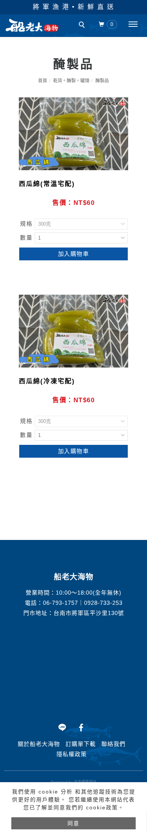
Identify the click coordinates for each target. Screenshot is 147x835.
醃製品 (102, 80)
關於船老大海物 (39, 744)
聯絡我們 (113, 744)
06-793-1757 (60, 603)
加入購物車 (73, 254)
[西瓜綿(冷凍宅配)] (73, 331)
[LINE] (62, 727)
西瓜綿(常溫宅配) (47, 184)
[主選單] (133, 24)
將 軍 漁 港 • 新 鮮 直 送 (73, 7)
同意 (73, 823)
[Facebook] (81, 727)
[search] (83, 25)
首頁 (42, 80)
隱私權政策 (72, 754)
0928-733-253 (103, 603)
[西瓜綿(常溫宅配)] (73, 133)
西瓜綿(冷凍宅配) (47, 381)
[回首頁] (32, 25)
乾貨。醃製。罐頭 (71, 80)
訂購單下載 (81, 744)
